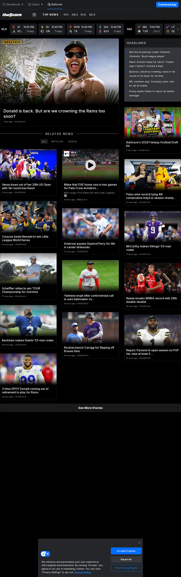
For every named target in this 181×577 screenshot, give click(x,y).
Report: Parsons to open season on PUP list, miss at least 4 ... (152, 351)
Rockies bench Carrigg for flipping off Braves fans (89, 349)
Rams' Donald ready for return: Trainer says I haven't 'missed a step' (151, 64)
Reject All (126, 559)
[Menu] (34, 14)
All (44, 141)
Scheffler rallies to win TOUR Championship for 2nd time (21, 290)
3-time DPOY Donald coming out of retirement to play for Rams (25, 390)
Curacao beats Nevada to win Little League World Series (25, 238)
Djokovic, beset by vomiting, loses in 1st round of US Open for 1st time (152, 73)
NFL (66, 14)
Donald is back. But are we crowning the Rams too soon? (54, 113)
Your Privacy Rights (126, 567)
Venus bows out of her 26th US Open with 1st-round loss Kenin (26, 186)
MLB (92, 14)
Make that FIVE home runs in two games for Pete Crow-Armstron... (90, 186)
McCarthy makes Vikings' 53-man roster (148, 248)
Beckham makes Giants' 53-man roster (28, 340)
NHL (84, 14)
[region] (90, 557)
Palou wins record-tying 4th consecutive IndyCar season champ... (151, 196)
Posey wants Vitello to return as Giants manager (151, 93)
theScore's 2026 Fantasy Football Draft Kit (152, 144)
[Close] (139, 543)
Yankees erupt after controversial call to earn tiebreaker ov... (89, 297)
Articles (57, 141)
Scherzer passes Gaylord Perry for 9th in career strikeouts (89, 245)
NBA (75, 14)
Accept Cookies (126, 550)
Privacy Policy (82, 572)
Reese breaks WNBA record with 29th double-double (151, 300)
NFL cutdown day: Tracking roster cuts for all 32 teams (151, 83)
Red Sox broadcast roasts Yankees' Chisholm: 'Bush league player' (150, 54)
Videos (72, 141)
